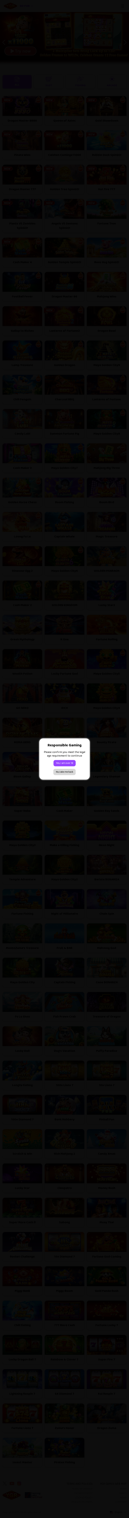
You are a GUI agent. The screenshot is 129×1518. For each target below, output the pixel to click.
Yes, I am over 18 (64, 763)
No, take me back (64, 772)
